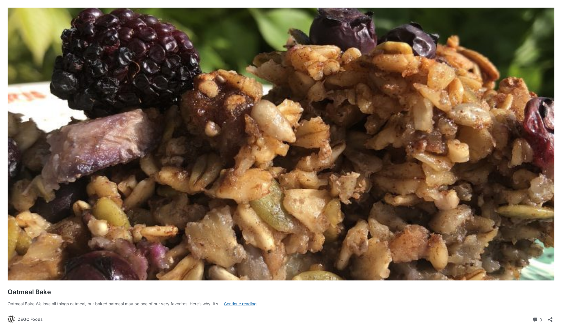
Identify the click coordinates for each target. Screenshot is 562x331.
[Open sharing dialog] (550, 317)
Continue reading (240, 303)
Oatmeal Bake (29, 292)
